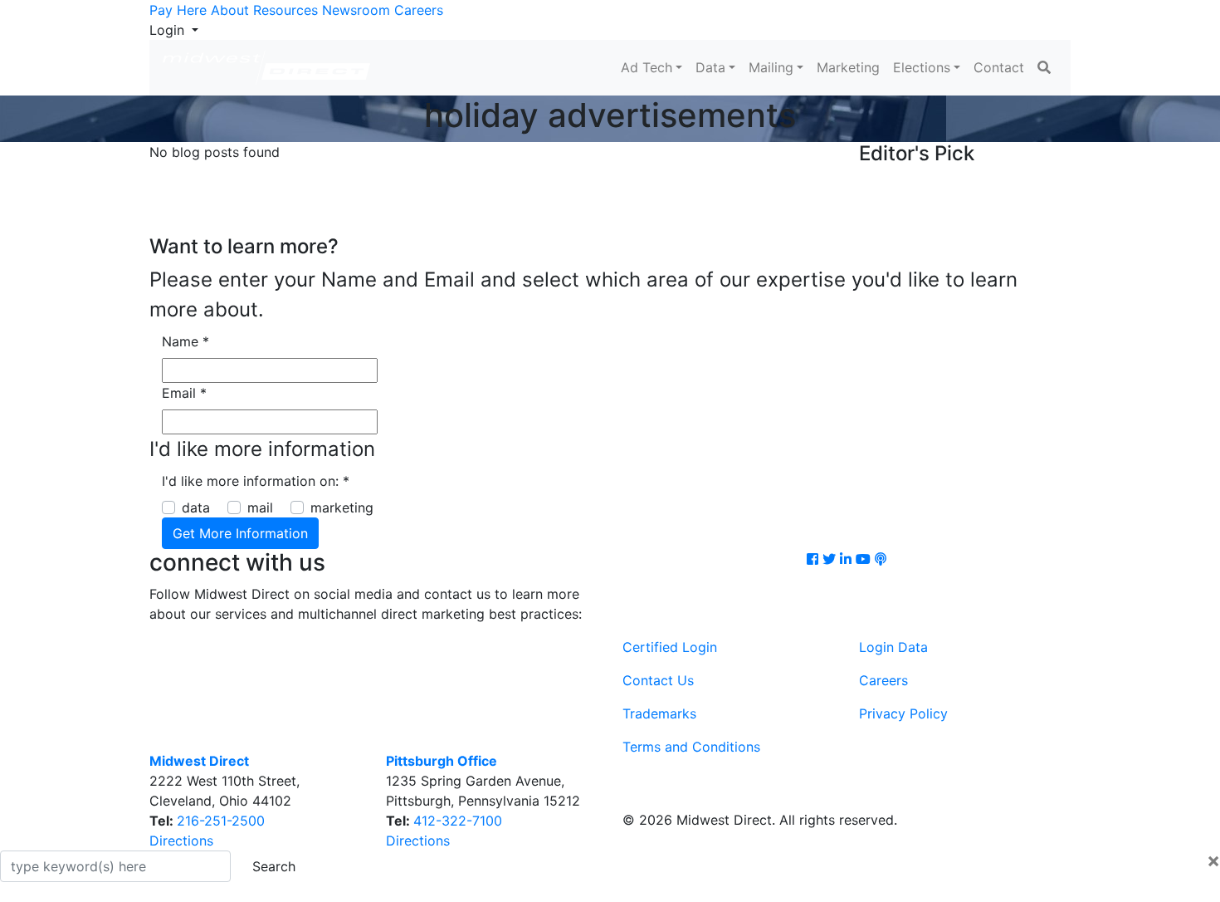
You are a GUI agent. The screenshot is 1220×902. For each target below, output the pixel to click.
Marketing (848, 67)
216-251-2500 (221, 820)
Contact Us (658, 680)
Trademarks (659, 713)
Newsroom (356, 10)
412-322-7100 (457, 820)
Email (184, 393)
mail (260, 507)
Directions (181, 840)
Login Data (893, 647)
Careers (418, 10)
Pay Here (178, 10)
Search (273, 866)
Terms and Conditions (691, 746)
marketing (341, 507)
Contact (999, 67)
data (196, 507)
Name (185, 341)
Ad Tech (646, 67)
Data (710, 67)
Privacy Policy (903, 713)
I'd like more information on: (255, 481)
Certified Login (669, 647)
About (230, 10)
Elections (921, 67)
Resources (285, 10)
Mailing (771, 67)
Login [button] (168, 30)
